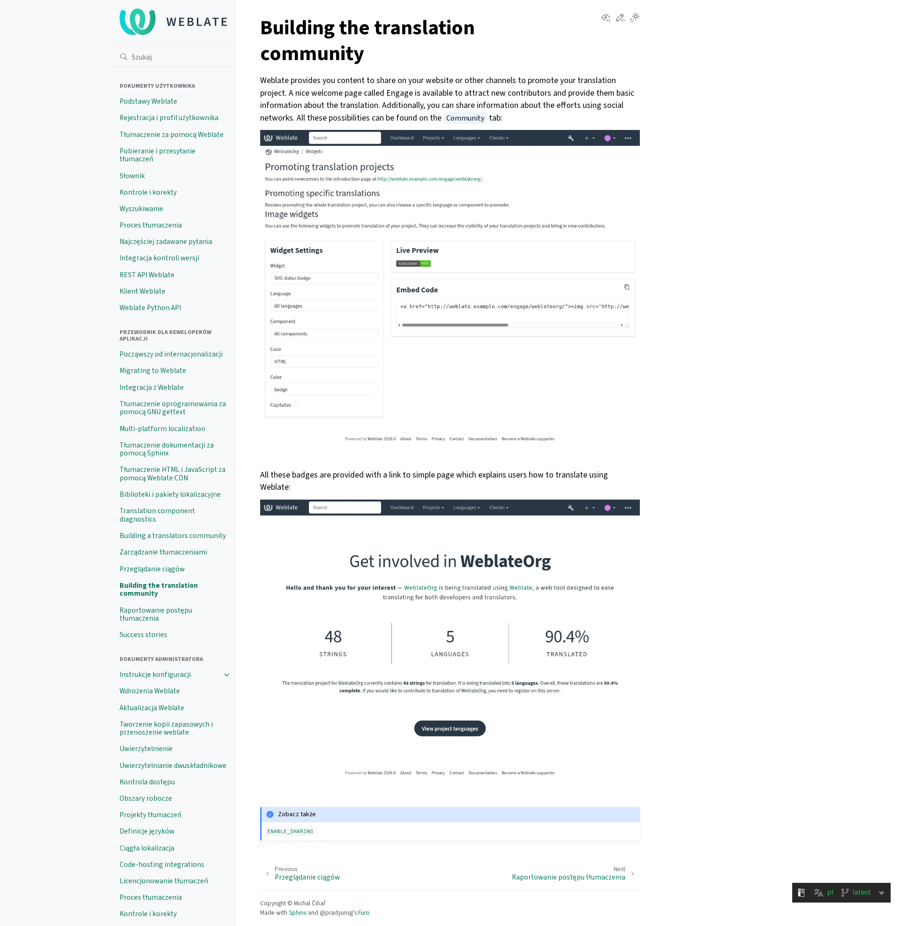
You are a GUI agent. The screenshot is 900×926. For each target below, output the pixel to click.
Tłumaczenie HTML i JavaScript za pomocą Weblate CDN (172, 474)
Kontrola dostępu (147, 782)
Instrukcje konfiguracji (155, 674)
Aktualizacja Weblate (152, 708)
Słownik (132, 176)
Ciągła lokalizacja (147, 848)
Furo (364, 913)
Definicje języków (147, 831)
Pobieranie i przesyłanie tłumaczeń (157, 155)
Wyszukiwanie (141, 208)
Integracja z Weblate (152, 387)
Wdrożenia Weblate (150, 691)
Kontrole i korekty (148, 192)
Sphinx (298, 913)
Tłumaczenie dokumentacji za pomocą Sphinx (167, 449)
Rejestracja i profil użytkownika (169, 117)
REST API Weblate (147, 275)
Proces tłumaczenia (151, 225)
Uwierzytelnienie (146, 748)
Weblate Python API (150, 307)
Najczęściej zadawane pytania (166, 241)
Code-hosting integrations (162, 864)
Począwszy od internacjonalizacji (171, 354)
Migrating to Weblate (153, 370)
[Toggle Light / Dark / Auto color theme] (635, 18)
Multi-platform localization (162, 428)
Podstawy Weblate (148, 101)
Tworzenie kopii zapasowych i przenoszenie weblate (166, 728)
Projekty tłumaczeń (150, 815)
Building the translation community (159, 590)
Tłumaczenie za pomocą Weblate (172, 134)
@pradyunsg (336, 913)
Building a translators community (173, 535)
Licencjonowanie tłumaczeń (164, 881)
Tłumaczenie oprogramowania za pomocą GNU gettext (173, 408)
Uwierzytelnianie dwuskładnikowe (173, 765)
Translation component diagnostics (157, 515)
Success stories (143, 634)
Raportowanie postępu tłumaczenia (156, 614)
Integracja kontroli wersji (159, 258)
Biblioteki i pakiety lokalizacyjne (170, 494)
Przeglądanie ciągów (152, 569)
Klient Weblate (142, 291)
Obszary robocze (146, 798)
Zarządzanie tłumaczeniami (163, 552)
